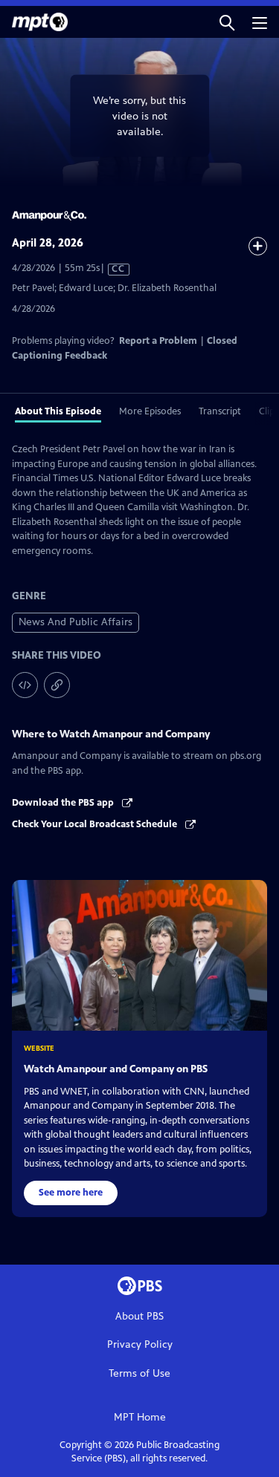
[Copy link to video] (57, 685)
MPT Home (140, 1417)
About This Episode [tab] (58, 411)
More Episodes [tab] (150, 411)
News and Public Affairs (75, 622)
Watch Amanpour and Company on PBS (116, 1069)
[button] (227, 22)
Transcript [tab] (220, 411)
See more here (71, 1193)
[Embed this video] (25, 685)
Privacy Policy (140, 1344)
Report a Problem (158, 341)
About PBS (139, 1316)
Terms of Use (139, 1373)
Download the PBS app (64, 803)
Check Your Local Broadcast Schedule (95, 824)
